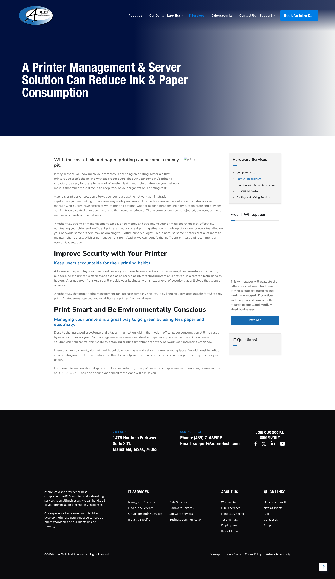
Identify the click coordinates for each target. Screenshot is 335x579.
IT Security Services (140, 508)
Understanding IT (275, 502)
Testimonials (229, 519)
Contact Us (247, 15)
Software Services (181, 514)
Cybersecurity (222, 15)
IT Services (196, 15)
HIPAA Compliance (164, 62)
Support (266, 15)
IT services (191, 368)
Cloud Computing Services (145, 514)
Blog (267, 514)
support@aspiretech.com (216, 443)
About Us (135, 15)
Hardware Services (181, 508)
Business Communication (186, 519)
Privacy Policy (232, 554)
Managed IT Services (165, 46)
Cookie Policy (253, 554)
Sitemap (215, 554)
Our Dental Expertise (165, 15)
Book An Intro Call (299, 15)
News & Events (273, 508)
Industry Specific (139, 519)
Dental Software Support (169, 54)
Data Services (178, 502)
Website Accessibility (278, 554)
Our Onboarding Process (220, 46)
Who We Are (229, 502)
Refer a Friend (230, 531)
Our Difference (230, 508)
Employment (229, 525)
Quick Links (274, 491)
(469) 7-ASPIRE (208, 437)
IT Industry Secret (232, 514)
